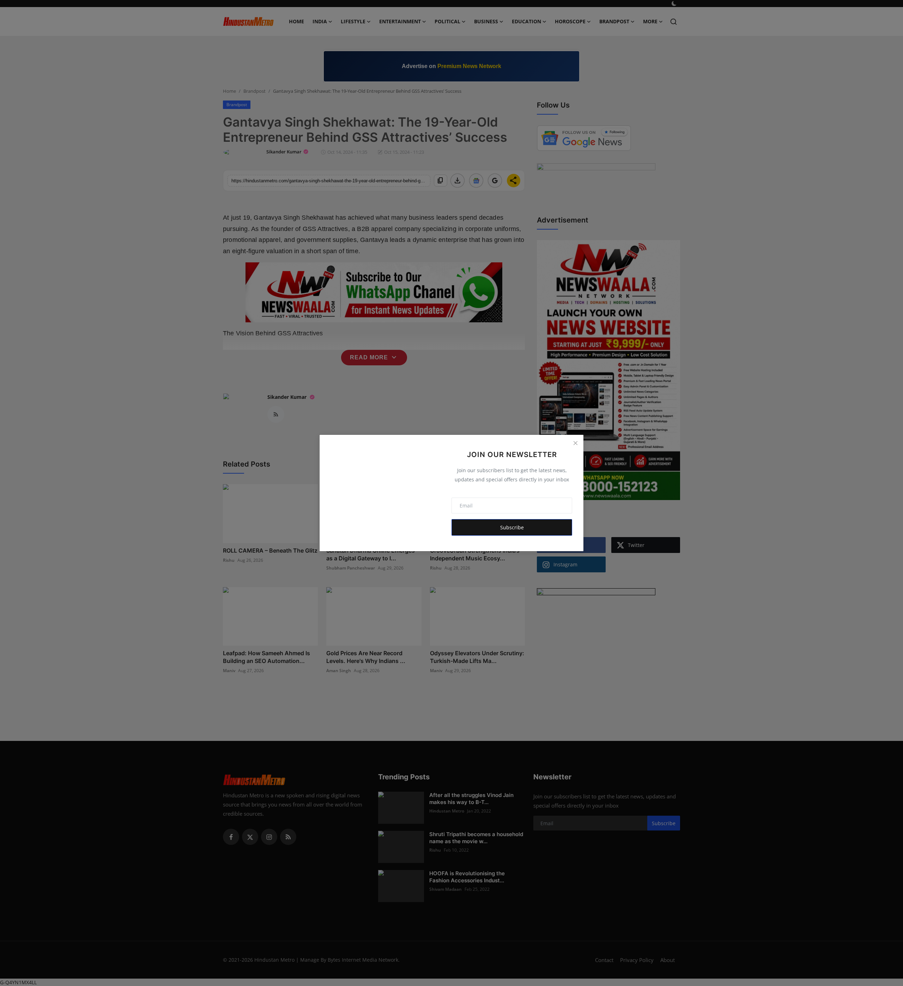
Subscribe (512, 527)
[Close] (575, 443)
